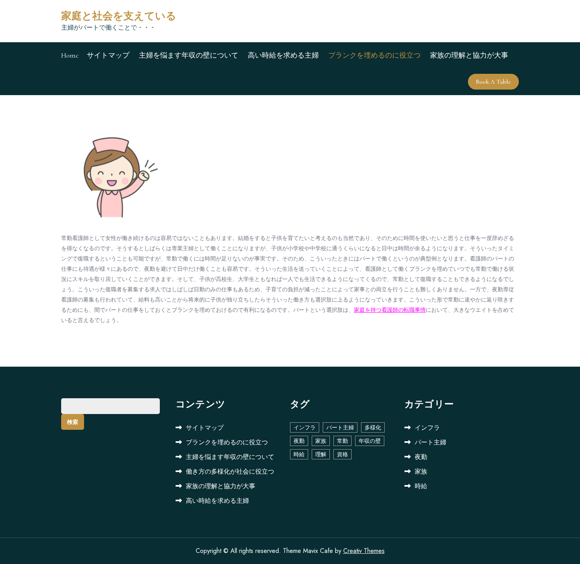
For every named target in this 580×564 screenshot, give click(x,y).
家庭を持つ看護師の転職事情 (390, 310)
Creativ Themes (364, 550)
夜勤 (299, 441)
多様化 (373, 427)
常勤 (342, 441)
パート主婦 (340, 427)
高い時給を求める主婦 (283, 55)
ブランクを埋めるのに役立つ (374, 55)
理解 (320, 454)
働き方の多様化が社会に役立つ (230, 471)
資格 (342, 454)
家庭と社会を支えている (118, 16)
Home (70, 55)
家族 (320, 441)
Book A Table (493, 82)
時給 (299, 454)
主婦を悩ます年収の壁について (188, 55)
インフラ (305, 427)
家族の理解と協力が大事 (469, 55)
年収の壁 (370, 441)
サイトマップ (108, 55)
